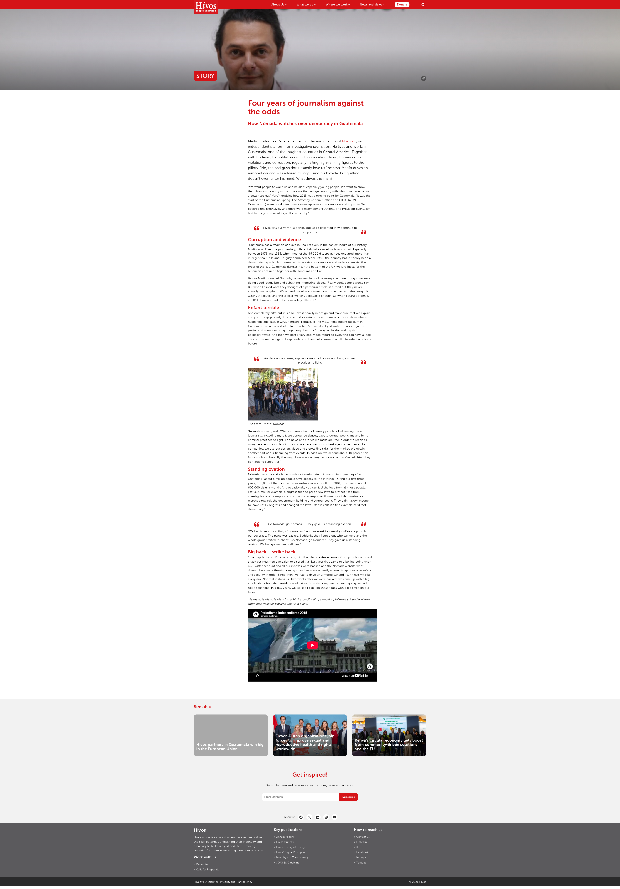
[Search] (423, 4)
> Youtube (360, 862)
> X (356, 847)
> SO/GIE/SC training (286, 862)
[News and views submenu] (383, 4)
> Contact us (362, 836)
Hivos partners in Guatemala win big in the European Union (230, 746)
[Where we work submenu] (349, 4)
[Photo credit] (423, 78)
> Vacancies (201, 864)
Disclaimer (211, 881)
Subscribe (348, 797)
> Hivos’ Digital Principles (289, 852)
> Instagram (361, 857)
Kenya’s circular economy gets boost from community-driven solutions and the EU (389, 744)
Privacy (198, 881)
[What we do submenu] (314, 4)
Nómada (349, 141)
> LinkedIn (360, 842)
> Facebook (361, 852)
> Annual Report (284, 836)
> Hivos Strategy (284, 842)
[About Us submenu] (285, 4)
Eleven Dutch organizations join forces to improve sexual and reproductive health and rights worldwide (305, 742)
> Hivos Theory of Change (290, 847)
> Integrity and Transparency (291, 857)
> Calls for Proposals (206, 869)
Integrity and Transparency (236, 881)
